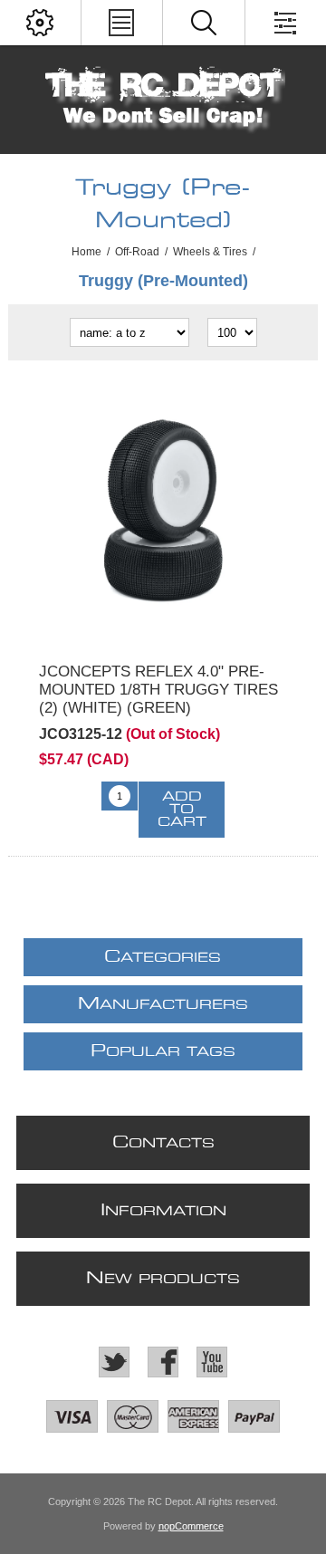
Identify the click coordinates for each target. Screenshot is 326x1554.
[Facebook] (163, 1362)
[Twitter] (114, 1362)
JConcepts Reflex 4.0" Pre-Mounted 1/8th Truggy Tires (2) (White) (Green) (158, 689)
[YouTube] (211, 1362)
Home (86, 251)
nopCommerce (191, 1525)
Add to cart (182, 810)
